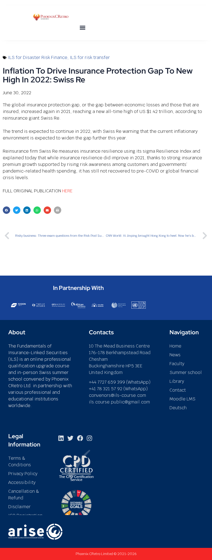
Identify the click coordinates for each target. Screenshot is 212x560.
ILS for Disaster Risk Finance (37, 57)
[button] (82, 27)
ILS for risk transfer (90, 57)
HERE (67, 191)
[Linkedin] (61, 438)
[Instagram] (89, 438)
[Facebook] (80, 438)
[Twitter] (70, 438)
